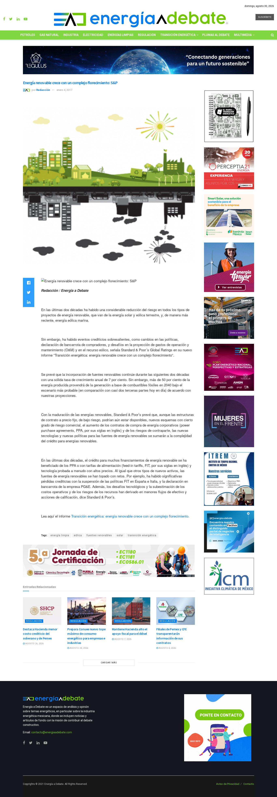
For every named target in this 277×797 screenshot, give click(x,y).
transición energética (142, 535)
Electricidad (93, 35)
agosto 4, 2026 (167, 648)
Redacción (43, 89)
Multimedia (243, 35)
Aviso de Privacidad (227, 783)
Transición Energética (177, 35)
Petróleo (27, 35)
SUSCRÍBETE (264, 17)
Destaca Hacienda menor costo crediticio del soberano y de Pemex (40, 633)
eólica (78, 535)
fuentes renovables (99, 535)
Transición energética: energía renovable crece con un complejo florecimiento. (130, 516)
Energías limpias (120, 35)
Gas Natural (49, 35)
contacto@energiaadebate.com (51, 732)
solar (120, 535)
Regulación (147, 35)
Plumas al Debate (216, 35)
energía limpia (59, 535)
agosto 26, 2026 (34, 643)
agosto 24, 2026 (78, 648)
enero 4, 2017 (64, 89)
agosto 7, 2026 (122, 639)
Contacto (248, 783)
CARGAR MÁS (109, 662)
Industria (70, 35)
